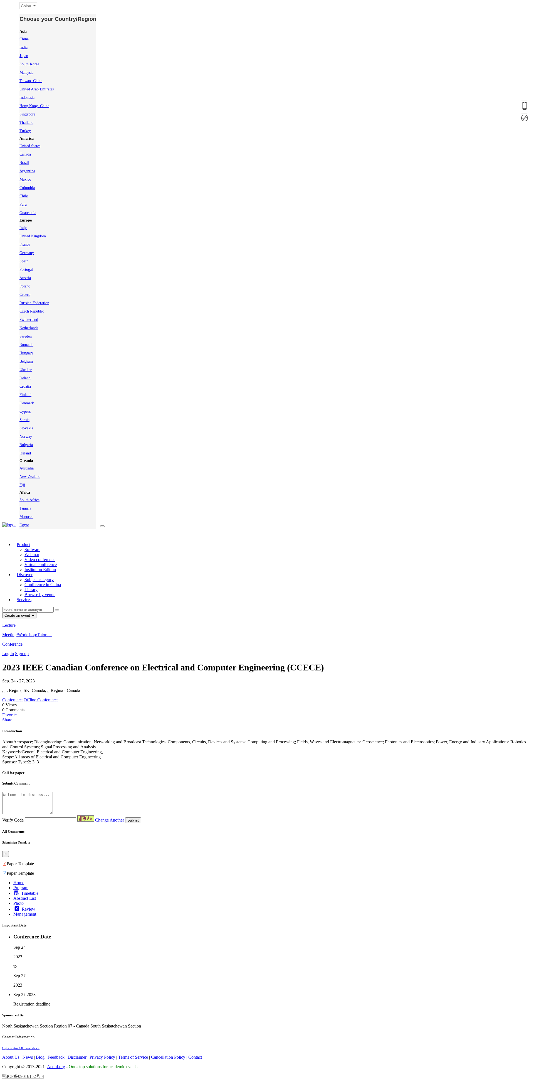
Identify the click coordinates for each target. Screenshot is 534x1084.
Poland (24, 286)
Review (28, 909)
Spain (23, 261)
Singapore (27, 114)
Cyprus (25, 411)
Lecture (9, 625)
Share (7, 719)
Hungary (26, 353)
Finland (25, 395)
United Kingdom (32, 236)
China (24, 39)
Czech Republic (31, 311)
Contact (195, 1057)
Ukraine (25, 370)
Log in (8, 653)
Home (18, 882)
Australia (26, 468)
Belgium (26, 361)
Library (31, 589)
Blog (40, 1057)
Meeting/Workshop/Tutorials (27, 634)
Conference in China (42, 584)
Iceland (25, 453)
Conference (12, 644)
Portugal (26, 269)
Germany (26, 253)
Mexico (25, 179)
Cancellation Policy (168, 1057)
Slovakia (26, 428)
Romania (26, 345)
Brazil (24, 163)
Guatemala (27, 213)
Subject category (39, 579)
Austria (25, 278)
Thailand (26, 123)
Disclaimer (77, 1057)
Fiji (22, 485)
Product (23, 544)
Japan (23, 56)
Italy (23, 228)
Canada (25, 154)
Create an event (17, 615)
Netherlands (28, 328)
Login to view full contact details (20, 1048)
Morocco (26, 517)
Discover (25, 574)
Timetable (29, 893)
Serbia (24, 420)
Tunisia (25, 508)
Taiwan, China (30, 81)
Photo (18, 903)
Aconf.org (56, 1066)
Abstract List (24, 898)
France (24, 244)
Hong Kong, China (34, 106)
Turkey (25, 131)
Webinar (31, 554)
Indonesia (26, 97)
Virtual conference (40, 564)
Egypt (24, 525)
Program (20, 887)
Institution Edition (40, 569)
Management (24, 914)
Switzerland (28, 320)
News (28, 1057)
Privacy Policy (102, 1057)
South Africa (29, 500)
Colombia (27, 188)
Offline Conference (41, 699)
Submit (133, 820)
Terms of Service (133, 1057)
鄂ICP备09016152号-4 (23, 1076)
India (23, 47)
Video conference (39, 559)
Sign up (22, 653)
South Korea (29, 64)
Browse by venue (39, 594)
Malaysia (26, 72)
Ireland (25, 378)
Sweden (25, 336)
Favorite (9, 714)
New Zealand (29, 477)
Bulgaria (26, 445)
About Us (10, 1057)
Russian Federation (34, 303)
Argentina (27, 171)
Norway (25, 436)
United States (29, 146)
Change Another (109, 820)
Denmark (26, 403)
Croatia (25, 386)
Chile (23, 196)
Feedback (56, 1057)
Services (24, 599)
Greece (24, 294)
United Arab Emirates (36, 89)
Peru (23, 204)
